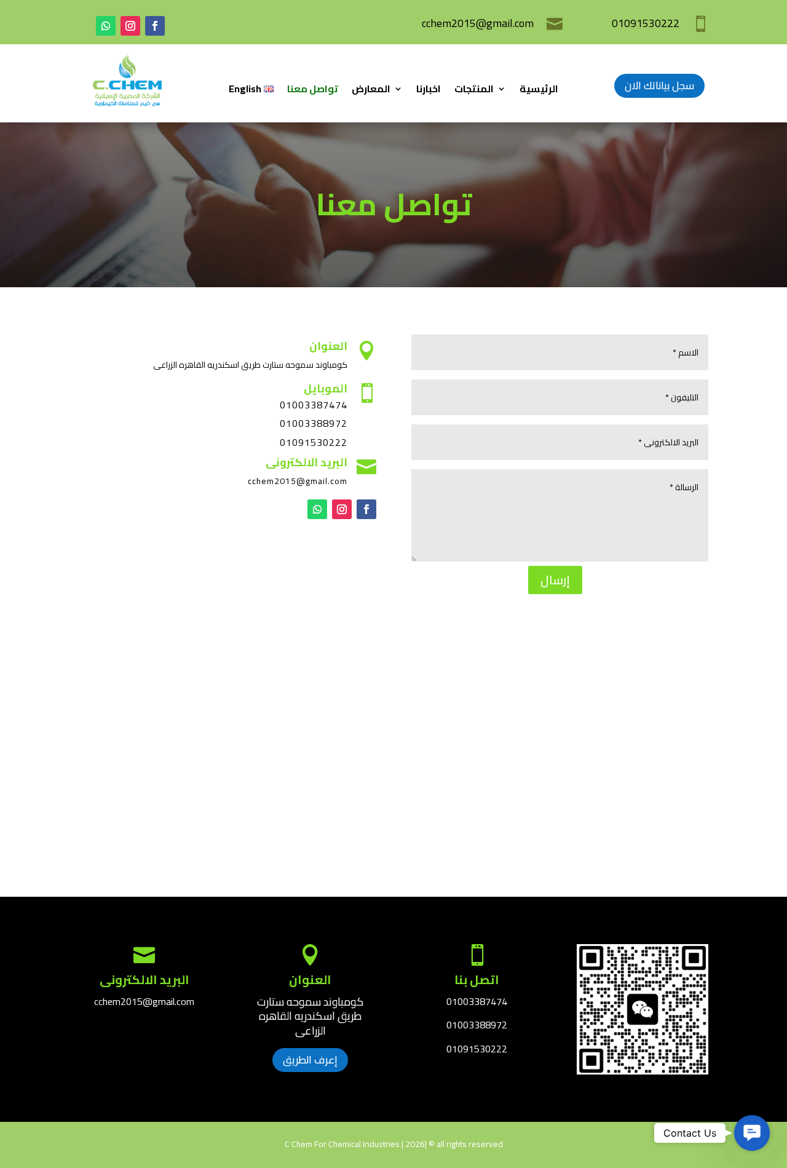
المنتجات (474, 91)
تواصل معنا (312, 91)
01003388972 (313, 423)
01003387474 (476, 1001)
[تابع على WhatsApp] (106, 26)
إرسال (555, 579)
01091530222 (313, 442)
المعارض (371, 91)
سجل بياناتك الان (659, 85)
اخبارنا (428, 91)
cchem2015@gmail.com (478, 23)
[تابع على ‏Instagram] (130, 26)
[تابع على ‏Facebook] (155, 26)
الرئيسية (539, 91)
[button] (752, 1133)
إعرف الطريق (310, 1060)
